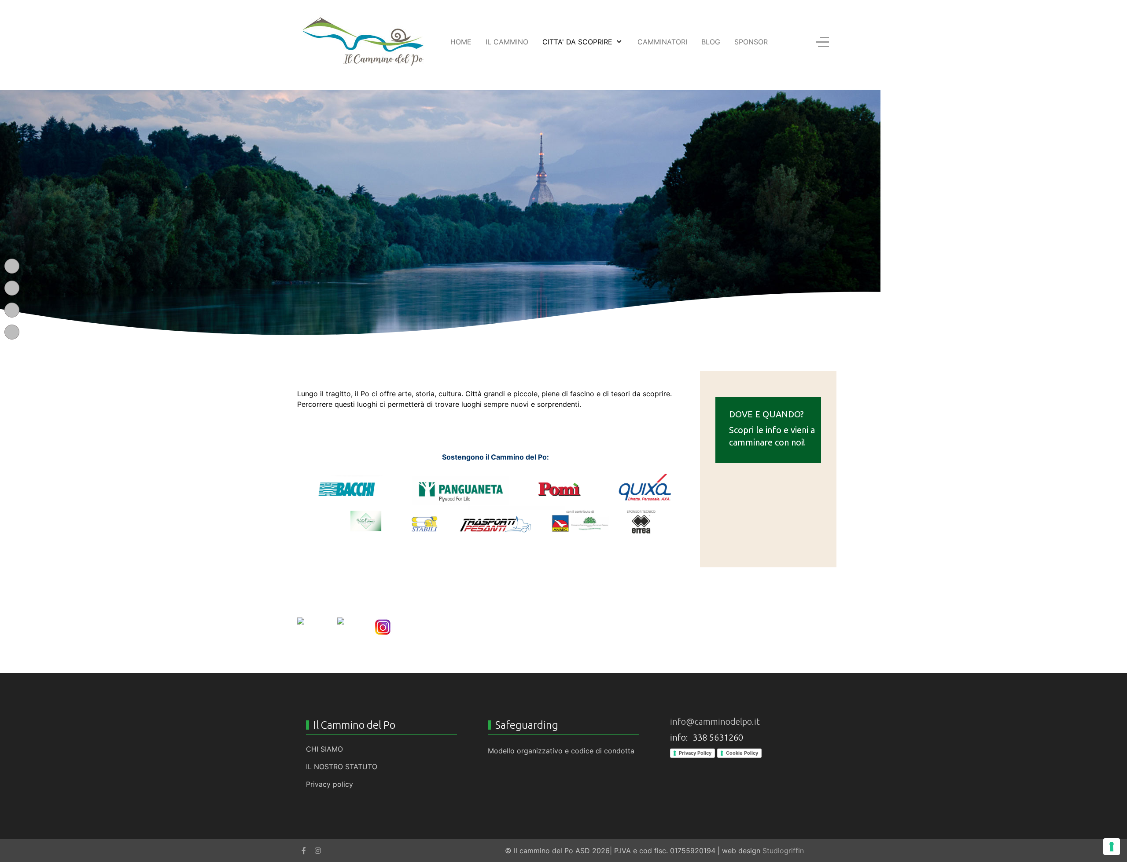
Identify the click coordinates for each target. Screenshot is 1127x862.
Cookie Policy (742, 753)
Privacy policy (329, 784)
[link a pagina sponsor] (495, 505)
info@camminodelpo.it (715, 721)
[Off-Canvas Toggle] (822, 41)
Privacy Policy (695, 753)
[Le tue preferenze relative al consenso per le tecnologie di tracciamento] (1111, 846)
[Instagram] (318, 850)
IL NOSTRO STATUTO (341, 766)
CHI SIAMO (324, 749)
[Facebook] (304, 850)
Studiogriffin (783, 850)
